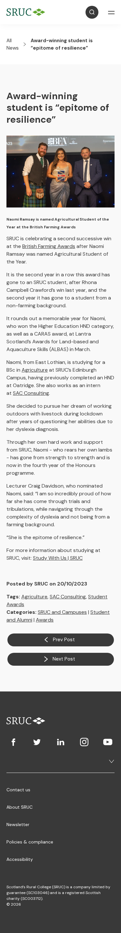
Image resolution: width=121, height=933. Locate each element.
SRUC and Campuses (62, 612)
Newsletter (17, 824)
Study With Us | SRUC (58, 558)
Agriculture (35, 370)
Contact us (18, 790)
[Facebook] (13, 742)
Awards (45, 619)
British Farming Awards (48, 246)
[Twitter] (37, 742)
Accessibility (19, 859)
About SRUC (19, 807)
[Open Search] (92, 12)
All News (12, 44)
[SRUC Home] (27, 12)
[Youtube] (108, 742)
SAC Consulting (31, 393)
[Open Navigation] (111, 12)
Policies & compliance (29, 842)
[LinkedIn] (60, 742)
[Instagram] (84, 742)
